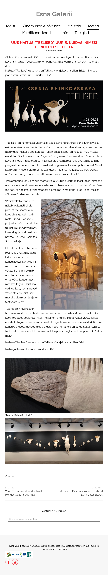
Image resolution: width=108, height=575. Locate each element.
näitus (11, 476)
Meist (10, 26)
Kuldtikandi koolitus (38, 33)
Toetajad (82, 33)
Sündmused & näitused (41, 26)
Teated (93, 26)
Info (65, 33)
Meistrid (74, 26)
